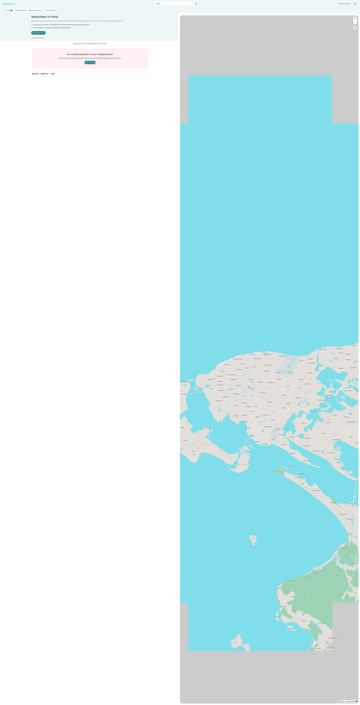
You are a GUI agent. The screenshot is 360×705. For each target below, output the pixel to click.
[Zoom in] (355, 19)
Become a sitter (345, 3)
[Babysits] (9, 3)
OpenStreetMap (351, 701)
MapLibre (342, 701)
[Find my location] (355, 28)
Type (9, 10)
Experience (21, 10)
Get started (90, 62)
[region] (269, 359)
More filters (50, 10)
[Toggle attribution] (356, 701)
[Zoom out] (355, 22)
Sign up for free (38, 33)
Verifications (36, 10)
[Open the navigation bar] (355, 3)
